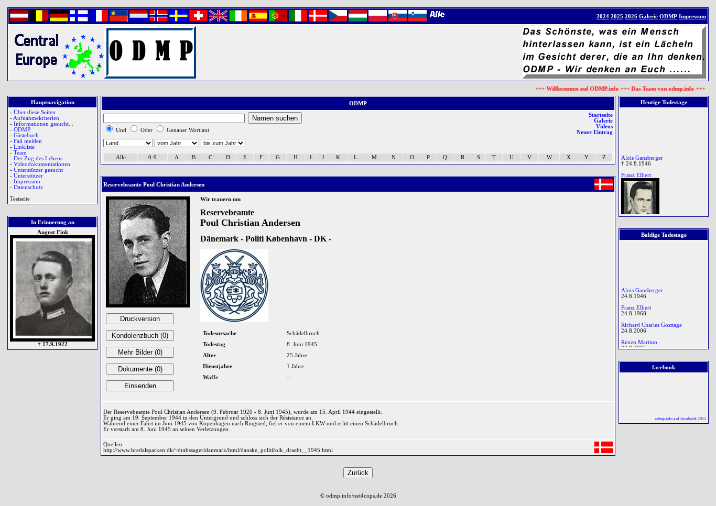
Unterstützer (28, 176)
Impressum (27, 181)
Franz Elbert (636, 173)
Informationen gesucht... (43, 124)
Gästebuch (26, 135)
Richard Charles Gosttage (651, 323)
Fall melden (28, 141)
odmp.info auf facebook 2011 (680, 418)
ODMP (22, 130)
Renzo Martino (639, 340)
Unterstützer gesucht (38, 170)
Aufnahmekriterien (36, 118)
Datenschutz (28, 187)
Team (20, 153)
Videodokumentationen (42, 164)
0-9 (152, 157)
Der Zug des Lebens (38, 158)
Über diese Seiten (35, 112)
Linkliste (24, 147)
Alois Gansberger (642, 156)
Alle (121, 157)
